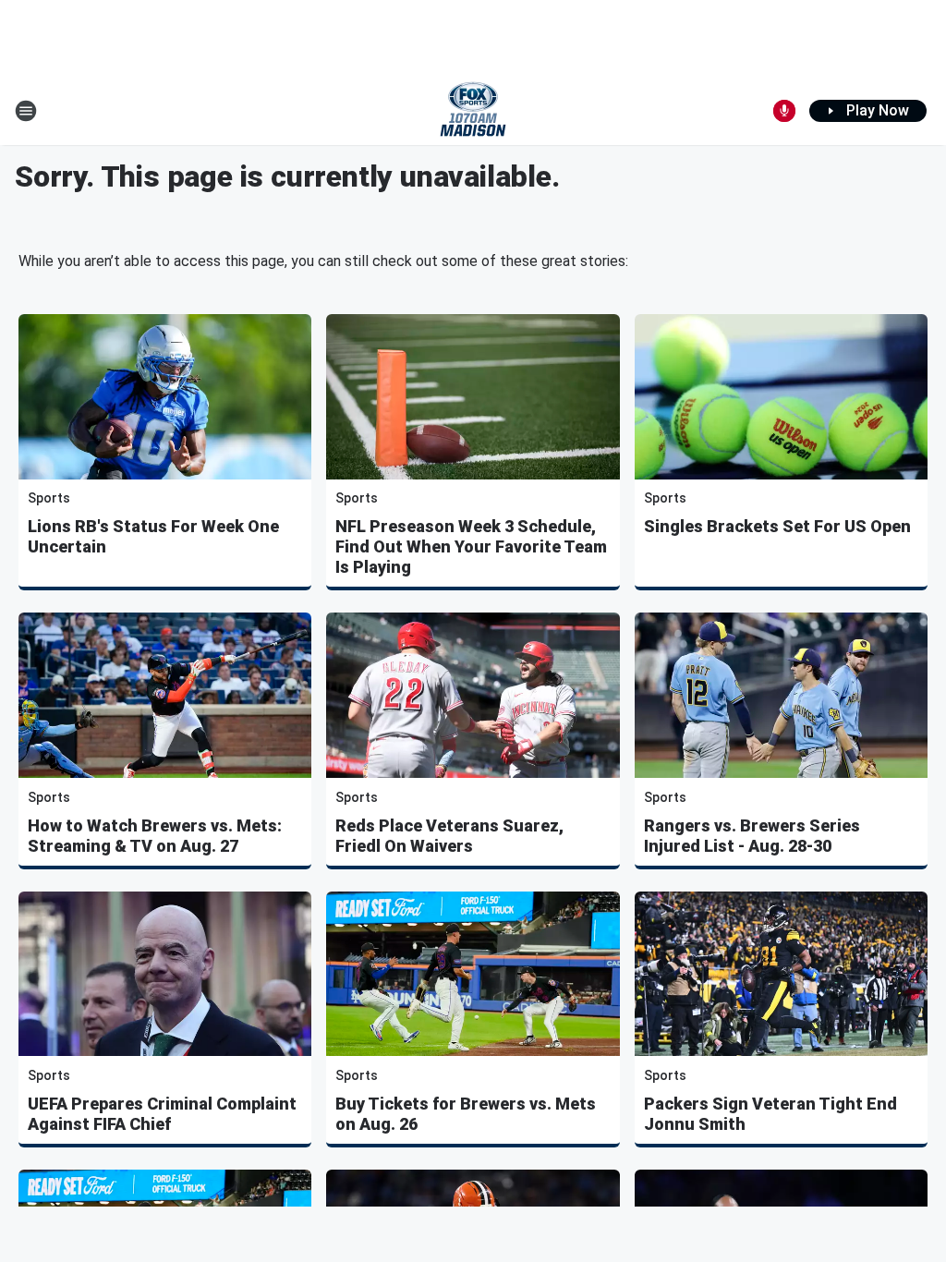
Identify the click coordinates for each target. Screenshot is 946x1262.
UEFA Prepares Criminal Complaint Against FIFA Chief (162, 1114)
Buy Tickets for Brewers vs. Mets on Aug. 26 (465, 1114)
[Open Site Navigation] (26, 111)
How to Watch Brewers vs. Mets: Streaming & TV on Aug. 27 (155, 835)
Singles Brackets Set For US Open (777, 526)
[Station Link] (473, 110)
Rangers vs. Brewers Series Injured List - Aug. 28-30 (752, 835)
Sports (49, 498)
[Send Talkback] (784, 111)
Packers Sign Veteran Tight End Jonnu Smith (770, 1114)
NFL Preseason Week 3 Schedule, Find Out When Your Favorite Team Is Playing (471, 546)
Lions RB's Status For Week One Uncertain (153, 536)
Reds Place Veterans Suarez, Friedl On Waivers (449, 835)
